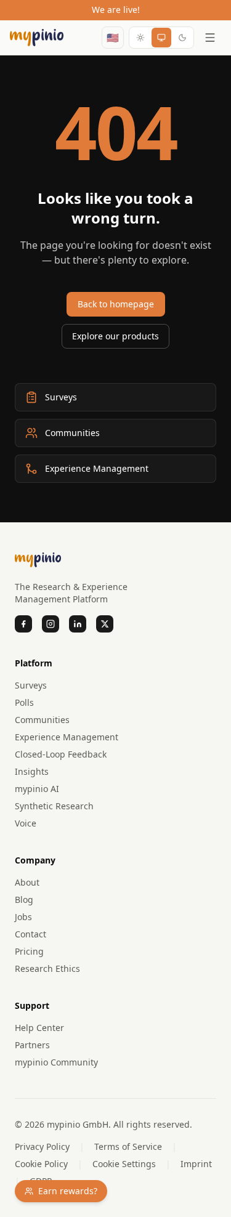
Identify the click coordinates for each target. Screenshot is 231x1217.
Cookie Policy (41, 1164)
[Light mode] (140, 37)
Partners (32, 1045)
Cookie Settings (124, 1164)
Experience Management (66, 737)
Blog (24, 899)
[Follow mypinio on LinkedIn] (77, 624)
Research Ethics (47, 968)
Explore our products (115, 336)
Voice (25, 823)
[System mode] (161, 37)
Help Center (39, 1027)
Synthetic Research (54, 806)
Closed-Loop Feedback (61, 754)
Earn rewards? (67, 1191)
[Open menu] (210, 37)
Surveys (31, 685)
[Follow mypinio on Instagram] (50, 624)
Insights (32, 771)
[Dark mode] (182, 37)
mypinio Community (56, 1062)
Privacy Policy (42, 1146)
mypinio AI (37, 788)
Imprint (196, 1164)
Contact (30, 934)
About (27, 882)
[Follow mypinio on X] (104, 624)
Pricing (29, 951)
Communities (42, 720)
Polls (24, 702)
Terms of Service (128, 1146)
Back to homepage (116, 304)
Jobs (23, 917)
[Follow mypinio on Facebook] (23, 624)
